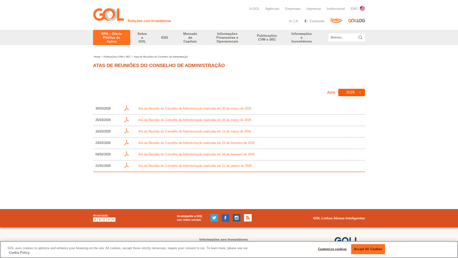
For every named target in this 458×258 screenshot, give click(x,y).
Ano (331, 92)
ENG (354, 9)
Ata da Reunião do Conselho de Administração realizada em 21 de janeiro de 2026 (195, 166)
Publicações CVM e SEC (117, 56)
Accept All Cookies (368, 249)
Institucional (336, 9)
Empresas (293, 9)
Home (97, 56)
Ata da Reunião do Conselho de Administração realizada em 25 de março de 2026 (194, 120)
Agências (272, 9)
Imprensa (314, 9)
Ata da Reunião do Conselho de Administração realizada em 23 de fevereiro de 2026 (196, 143)
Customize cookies (332, 249)
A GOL (255, 9)
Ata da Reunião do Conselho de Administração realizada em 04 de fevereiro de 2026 (196, 154)
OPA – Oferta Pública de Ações (111, 37)
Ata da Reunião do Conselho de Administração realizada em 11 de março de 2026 (194, 131)
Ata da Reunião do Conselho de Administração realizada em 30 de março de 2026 (194, 108)
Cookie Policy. (19, 253)
